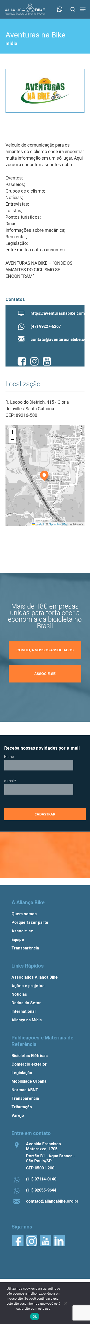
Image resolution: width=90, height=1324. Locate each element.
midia (11, 43)
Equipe (18, 939)
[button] (83, 9)
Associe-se (22, 931)
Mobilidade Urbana (29, 1081)
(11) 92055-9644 (41, 1190)
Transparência (25, 948)
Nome (9, 757)
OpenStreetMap (58, 524)
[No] (65, 1303)
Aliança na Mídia (27, 1020)
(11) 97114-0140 (41, 1179)
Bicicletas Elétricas (30, 1055)
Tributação (22, 1107)
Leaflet (39, 524)
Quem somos (24, 913)
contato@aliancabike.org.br (52, 1201)
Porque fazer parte (30, 922)
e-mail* (10, 781)
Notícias (19, 994)
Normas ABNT (25, 1089)
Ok (34, 1316)
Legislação (22, 1072)
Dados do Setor (26, 1002)
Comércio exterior (29, 1064)
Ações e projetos (28, 985)
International (24, 1011)
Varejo (18, 1115)
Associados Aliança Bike (35, 977)
